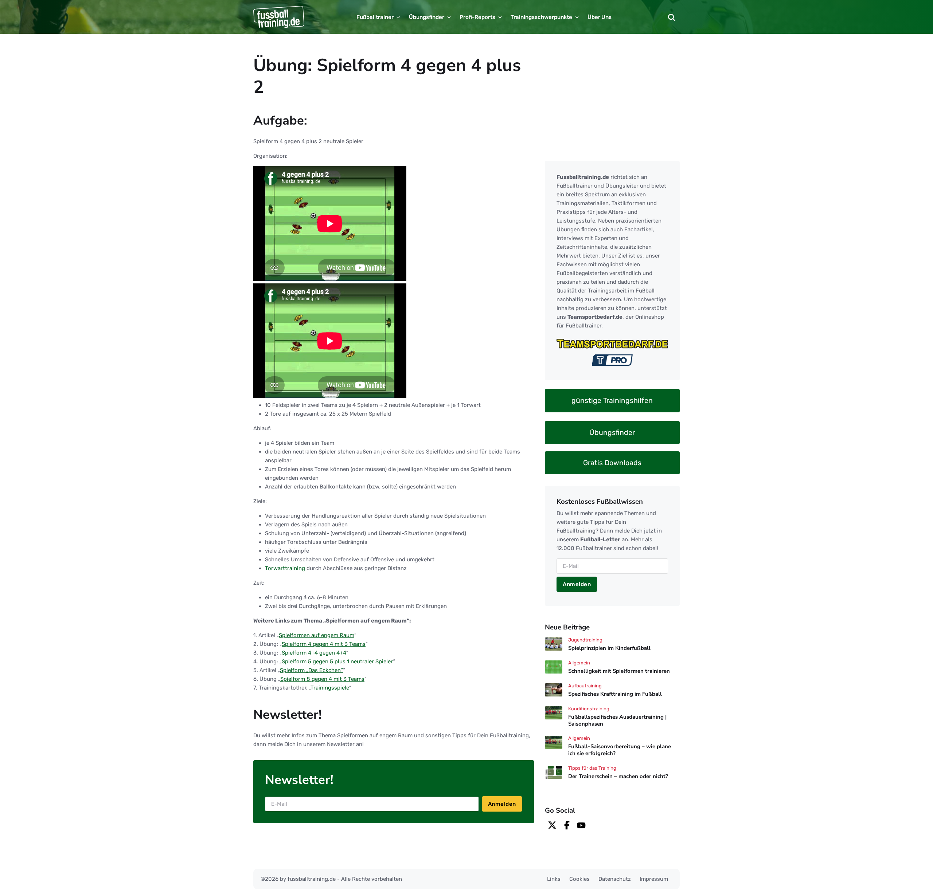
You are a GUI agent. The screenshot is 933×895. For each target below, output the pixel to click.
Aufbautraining (585, 685)
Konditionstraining (588, 708)
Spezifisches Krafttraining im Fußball (615, 694)
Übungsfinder (426, 17)
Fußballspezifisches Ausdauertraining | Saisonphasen (617, 720)
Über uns (599, 17)
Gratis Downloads (612, 462)
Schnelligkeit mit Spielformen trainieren (619, 671)
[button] (672, 17)
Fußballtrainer (375, 17)
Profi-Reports (477, 17)
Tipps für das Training (592, 768)
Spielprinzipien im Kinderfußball (609, 648)
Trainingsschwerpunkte (541, 17)
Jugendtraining (585, 639)
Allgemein (579, 662)
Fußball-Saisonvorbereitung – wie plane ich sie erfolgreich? (619, 750)
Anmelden (502, 804)
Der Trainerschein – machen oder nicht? (618, 776)
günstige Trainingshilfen (612, 400)
